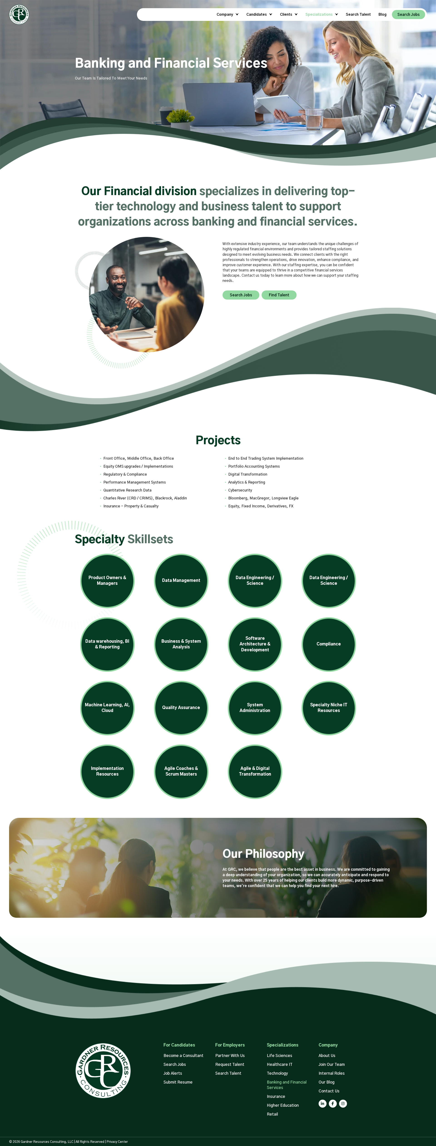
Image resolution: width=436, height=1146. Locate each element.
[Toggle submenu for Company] (236, 14)
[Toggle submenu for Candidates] (270, 14)
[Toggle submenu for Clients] (295, 14)
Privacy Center (117, 1142)
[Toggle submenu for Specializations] (336, 14)
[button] (241, 295)
